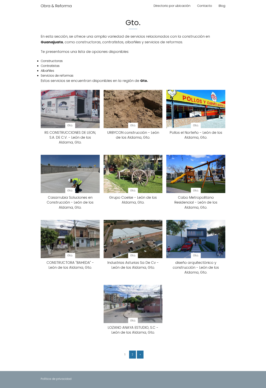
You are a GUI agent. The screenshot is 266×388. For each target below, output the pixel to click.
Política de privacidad (56, 379)
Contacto (204, 6)
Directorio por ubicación (172, 6)
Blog (222, 6)
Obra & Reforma (56, 6)
